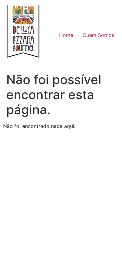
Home (66, 35)
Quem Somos (98, 35)
